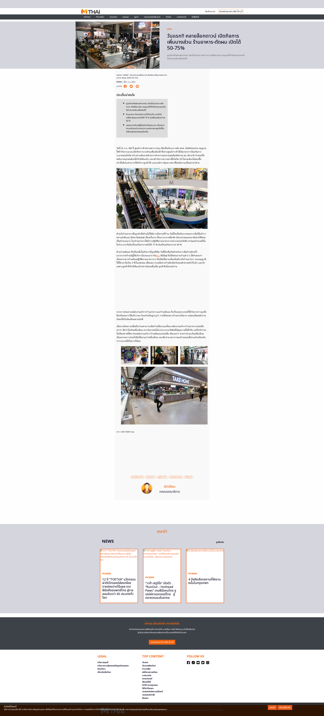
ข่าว (158, 256)
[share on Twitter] (131, 86)
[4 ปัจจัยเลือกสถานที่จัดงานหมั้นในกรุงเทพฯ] (205, 559)
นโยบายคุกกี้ (102, 662)
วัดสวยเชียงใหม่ (149, 665)
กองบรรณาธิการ (169, 492)
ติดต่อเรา (101, 668)
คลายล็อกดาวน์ (137, 477)
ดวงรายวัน (146, 675)
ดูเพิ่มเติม (220, 542)
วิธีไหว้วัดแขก (148, 688)
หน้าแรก (87, 16)
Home (119, 75)
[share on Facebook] (125, 86)
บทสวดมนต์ (181, 16)
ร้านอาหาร (150, 477)
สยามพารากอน (175, 477)
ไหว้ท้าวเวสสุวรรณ (150, 685)
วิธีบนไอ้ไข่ (146, 681)
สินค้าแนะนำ (210, 11)
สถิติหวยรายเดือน (149, 672)
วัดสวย (168, 16)
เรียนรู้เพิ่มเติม (285, 707)
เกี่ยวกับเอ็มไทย (104, 672)
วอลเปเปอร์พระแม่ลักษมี (152, 691)
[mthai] (90, 11)
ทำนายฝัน (100, 16)
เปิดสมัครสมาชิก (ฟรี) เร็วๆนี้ (162, 642)
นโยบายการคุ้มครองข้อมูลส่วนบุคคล (113, 665)
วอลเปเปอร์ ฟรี (148, 694)
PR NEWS (106, 573)
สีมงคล (145, 698)
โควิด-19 (188, 477)
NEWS (169, 29)
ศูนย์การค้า (162, 477)
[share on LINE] (137, 86)
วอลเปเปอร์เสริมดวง (152, 16)
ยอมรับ (272, 707)
